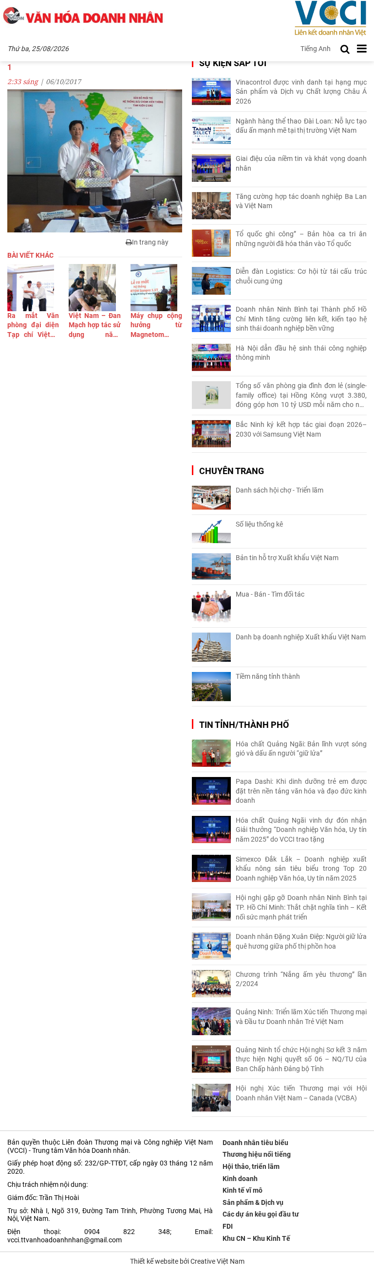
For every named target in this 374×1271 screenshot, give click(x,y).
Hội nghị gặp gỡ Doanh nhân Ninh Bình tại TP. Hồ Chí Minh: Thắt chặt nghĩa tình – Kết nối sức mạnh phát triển (301, 907)
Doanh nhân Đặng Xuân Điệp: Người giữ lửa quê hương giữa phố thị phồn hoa (301, 941)
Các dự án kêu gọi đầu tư (261, 1214)
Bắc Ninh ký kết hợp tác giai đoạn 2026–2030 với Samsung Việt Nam (301, 429)
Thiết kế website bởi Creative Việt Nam (187, 1261)
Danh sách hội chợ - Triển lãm (279, 490)
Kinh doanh (240, 1179)
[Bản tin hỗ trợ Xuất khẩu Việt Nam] (211, 566)
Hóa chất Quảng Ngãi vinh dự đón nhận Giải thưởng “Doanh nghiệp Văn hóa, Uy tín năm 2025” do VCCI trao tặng (301, 829)
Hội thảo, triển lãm (251, 1166)
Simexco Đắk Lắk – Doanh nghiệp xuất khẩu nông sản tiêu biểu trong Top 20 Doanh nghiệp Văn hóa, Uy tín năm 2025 (301, 868)
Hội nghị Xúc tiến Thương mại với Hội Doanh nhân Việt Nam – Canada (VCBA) (301, 1093)
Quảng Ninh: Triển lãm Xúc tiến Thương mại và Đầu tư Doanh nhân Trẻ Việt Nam (301, 1016)
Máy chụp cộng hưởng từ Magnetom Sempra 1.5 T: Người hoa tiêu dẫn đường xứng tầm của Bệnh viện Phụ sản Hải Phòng (156, 326)
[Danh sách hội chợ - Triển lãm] (211, 498)
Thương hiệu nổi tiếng (257, 1154)
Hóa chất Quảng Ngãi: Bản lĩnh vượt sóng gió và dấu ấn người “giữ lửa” (301, 749)
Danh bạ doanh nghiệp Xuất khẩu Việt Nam (301, 637)
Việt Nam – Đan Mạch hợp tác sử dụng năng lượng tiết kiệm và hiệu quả (94, 326)
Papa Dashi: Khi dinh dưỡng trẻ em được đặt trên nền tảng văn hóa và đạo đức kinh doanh (301, 790)
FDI (228, 1226)
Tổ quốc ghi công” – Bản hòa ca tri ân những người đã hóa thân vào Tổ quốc (301, 238)
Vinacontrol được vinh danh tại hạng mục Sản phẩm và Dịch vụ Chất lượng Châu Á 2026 (301, 91)
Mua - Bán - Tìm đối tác (270, 594)
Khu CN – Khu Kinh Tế (256, 1238)
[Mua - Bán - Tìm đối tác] (211, 606)
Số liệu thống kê (259, 524)
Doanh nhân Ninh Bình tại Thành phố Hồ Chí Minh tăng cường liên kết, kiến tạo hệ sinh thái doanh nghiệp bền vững (301, 318)
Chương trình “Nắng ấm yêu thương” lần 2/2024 (301, 979)
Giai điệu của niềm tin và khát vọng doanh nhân (301, 163)
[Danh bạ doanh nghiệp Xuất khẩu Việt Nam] (211, 647)
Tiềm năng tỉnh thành (268, 676)
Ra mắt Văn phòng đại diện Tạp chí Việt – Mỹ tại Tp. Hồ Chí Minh (33, 326)
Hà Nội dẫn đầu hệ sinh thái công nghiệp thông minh (301, 353)
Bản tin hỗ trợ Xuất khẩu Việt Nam (287, 558)
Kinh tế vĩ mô (242, 1190)
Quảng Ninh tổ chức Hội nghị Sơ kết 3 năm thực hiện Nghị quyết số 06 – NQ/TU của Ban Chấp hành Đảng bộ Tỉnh (301, 1059)
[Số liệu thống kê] (211, 531)
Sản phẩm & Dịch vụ (253, 1202)
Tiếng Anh (315, 49)
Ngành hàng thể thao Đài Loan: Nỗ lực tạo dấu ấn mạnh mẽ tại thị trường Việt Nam (301, 126)
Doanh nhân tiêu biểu (255, 1143)
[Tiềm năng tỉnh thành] (211, 686)
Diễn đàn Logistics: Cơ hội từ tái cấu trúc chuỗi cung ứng (301, 276)
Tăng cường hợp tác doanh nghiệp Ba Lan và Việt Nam (301, 201)
